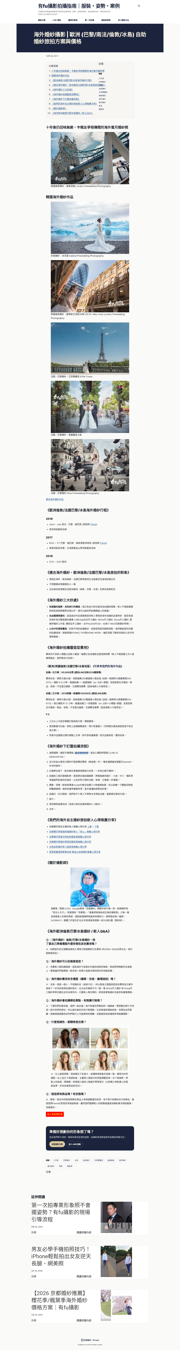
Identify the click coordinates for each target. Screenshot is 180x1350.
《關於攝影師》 (59, 108)
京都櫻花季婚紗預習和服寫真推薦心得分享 (70, 842)
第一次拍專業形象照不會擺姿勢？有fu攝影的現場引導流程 (61, 1212)
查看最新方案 (57, 1144)
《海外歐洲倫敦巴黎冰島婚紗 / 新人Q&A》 (72, 113)
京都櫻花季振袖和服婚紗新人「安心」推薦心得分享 (74, 831)
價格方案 (41, 20)
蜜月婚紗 (102, 102)
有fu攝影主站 (123, 20)
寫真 (100, 106)
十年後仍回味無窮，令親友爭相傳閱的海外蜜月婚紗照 (78, 71)
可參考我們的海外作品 (107, 666)
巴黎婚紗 (102, 82)
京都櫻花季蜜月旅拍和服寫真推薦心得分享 (70, 836)
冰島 (100, 85)
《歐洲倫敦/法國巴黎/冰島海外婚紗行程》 (72, 80)
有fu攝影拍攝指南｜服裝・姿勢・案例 (79, 6)
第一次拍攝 (89, 20)
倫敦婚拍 (102, 95)
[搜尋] (139, 6)
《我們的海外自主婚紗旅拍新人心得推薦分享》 (75, 103)
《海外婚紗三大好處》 (63, 89)
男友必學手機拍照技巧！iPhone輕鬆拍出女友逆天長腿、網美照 (61, 1256)
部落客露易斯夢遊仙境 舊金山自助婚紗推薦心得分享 (75, 852)
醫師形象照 (73, 20)
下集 (96, 826)
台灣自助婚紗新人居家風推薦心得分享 (68, 847)
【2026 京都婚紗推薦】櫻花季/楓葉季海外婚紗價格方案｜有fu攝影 (59, 1300)
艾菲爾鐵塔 (103, 92)
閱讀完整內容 (84, 1232)
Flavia (93, 524)
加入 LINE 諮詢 (75, 1144)
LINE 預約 (57, 20)
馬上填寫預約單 (55, 1114)
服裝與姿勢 (106, 20)
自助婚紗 (102, 89)
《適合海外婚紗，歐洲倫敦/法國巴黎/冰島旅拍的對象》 (79, 85)
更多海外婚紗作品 (55, 499)
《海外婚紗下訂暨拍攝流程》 (66, 99)
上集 (89, 826)
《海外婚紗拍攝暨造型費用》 (66, 94)
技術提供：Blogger (91, 1340)
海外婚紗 (102, 99)
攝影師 (101, 109)
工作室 (101, 78)
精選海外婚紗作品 (60, 75)
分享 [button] (101, 63)
